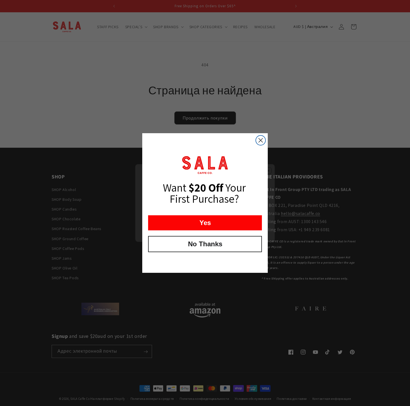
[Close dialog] (261, 140)
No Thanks (205, 244)
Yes (205, 222)
